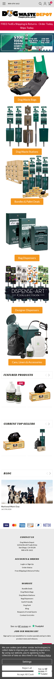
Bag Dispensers (27, 598)
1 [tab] (39, 50)
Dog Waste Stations (27, 595)
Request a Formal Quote (27, 612)
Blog (27, 608)
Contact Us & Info (27, 615)
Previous (3, 40)
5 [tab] (51, 50)
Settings (27, 661)
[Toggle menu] (4, 5)
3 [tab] (45, 50)
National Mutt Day (10, 506)
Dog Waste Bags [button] (27, 99)
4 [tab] (48, 50)
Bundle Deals (27, 588)
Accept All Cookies (27, 674)
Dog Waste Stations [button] (27, 151)
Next (51, 40)
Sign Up (31, 564)
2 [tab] (42, 50)
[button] (27, 74)
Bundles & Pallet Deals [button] (27, 201)
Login (22, 564)
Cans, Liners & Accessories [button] (27, 362)
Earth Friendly (27, 602)
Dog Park (27, 605)
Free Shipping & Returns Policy (27, 571)
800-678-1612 (13, 3)
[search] (39, 3)
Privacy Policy (44, 655)
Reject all (27, 668)
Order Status (27, 567)
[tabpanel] (27, 42)
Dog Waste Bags (27, 592)
